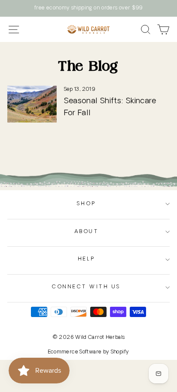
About (86, 231)
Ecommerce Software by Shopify (88, 352)
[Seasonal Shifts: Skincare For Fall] (32, 104)
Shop (86, 203)
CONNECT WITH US (86, 287)
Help (86, 259)
